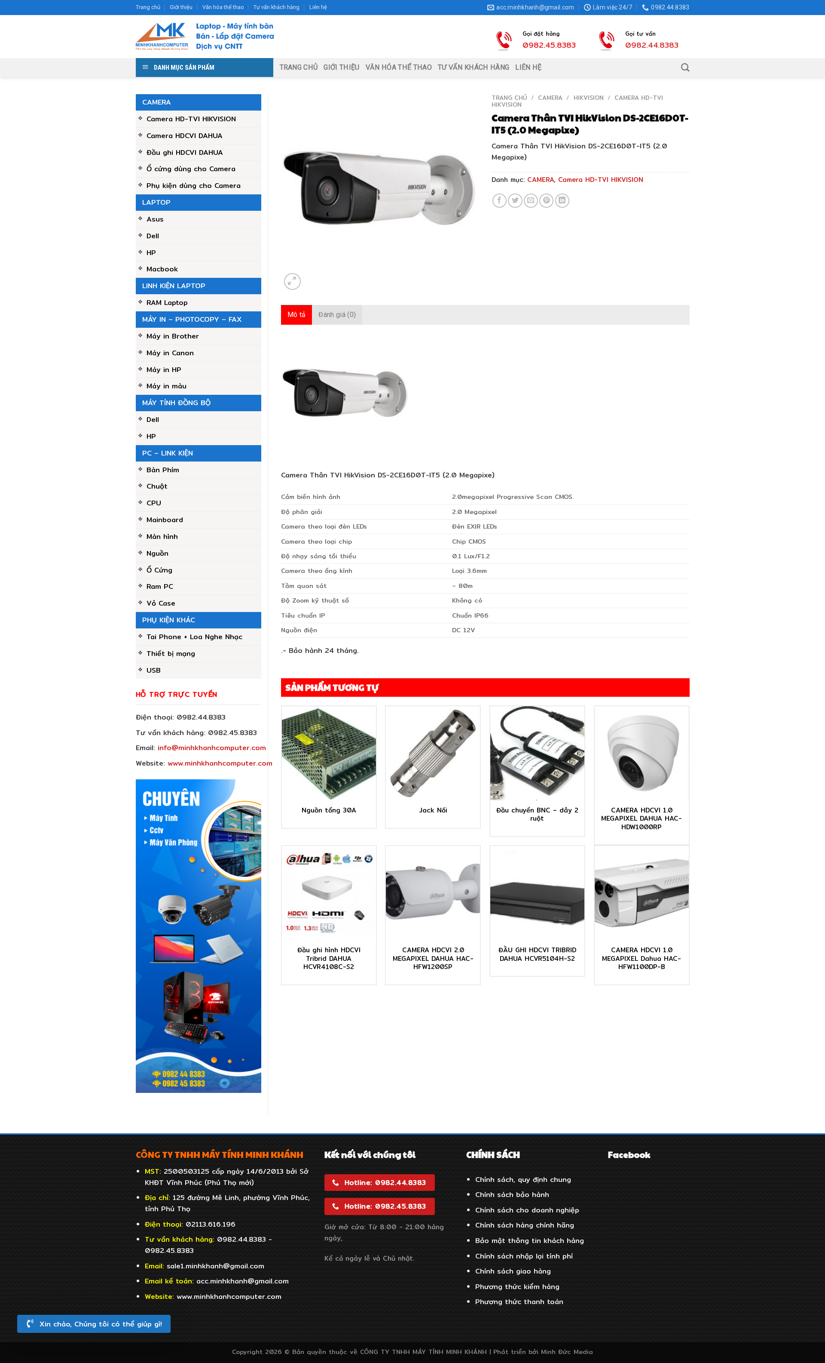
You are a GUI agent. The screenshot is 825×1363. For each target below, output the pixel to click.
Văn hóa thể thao (223, 7)
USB (154, 670)
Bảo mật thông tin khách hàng (529, 1240)
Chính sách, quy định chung (523, 1179)
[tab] (296, 315)
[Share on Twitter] (515, 201)
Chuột (157, 486)
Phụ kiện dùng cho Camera (194, 185)
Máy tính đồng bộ (176, 402)
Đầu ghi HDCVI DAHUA (185, 152)
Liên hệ (318, 7)
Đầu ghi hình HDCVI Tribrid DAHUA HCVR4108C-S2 (329, 958)
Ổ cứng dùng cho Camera (191, 168)
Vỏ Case (161, 603)
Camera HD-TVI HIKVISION (191, 118)
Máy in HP (164, 369)
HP (151, 252)
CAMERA (156, 102)
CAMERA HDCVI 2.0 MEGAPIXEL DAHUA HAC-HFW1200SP (433, 958)
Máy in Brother (173, 336)
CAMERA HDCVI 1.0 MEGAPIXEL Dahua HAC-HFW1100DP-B (641, 958)
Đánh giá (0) (337, 315)
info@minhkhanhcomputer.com (212, 747)
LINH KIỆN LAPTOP (173, 285)
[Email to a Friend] (531, 201)
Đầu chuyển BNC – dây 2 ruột (537, 814)
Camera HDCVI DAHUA (185, 135)
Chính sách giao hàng (513, 1271)
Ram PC (160, 586)
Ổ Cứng (159, 569)
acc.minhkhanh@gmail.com (242, 1280)
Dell (153, 235)
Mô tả (296, 315)
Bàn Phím (163, 469)
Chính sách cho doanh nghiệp (527, 1209)
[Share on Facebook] (499, 201)
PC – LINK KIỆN (167, 452)
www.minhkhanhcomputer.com (220, 763)
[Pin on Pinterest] (546, 201)
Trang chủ (148, 7)
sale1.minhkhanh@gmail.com (215, 1265)
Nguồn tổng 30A (329, 810)
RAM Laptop (167, 302)
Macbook (162, 268)
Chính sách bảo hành (512, 1194)
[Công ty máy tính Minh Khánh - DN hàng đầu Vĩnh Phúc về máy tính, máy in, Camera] (205, 36)
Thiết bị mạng (171, 653)
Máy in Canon (170, 352)
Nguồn (157, 553)
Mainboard (165, 519)
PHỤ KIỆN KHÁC (168, 619)
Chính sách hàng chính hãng (524, 1225)
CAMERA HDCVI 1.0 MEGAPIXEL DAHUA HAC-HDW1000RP (641, 818)
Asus (155, 219)
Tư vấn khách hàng (276, 7)
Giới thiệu (181, 7)
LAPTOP (156, 202)
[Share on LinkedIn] (562, 201)
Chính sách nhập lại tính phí (524, 1255)
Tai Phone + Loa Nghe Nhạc (194, 636)
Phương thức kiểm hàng (517, 1286)
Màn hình (162, 536)
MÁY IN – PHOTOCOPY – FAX (192, 319)
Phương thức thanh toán (519, 1301)
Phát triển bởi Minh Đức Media (543, 1352)
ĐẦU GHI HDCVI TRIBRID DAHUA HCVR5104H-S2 (537, 954)
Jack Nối (433, 810)
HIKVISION (589, 97)
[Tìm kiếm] (685, 67)
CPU (154, 502)
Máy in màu (166, 385)
